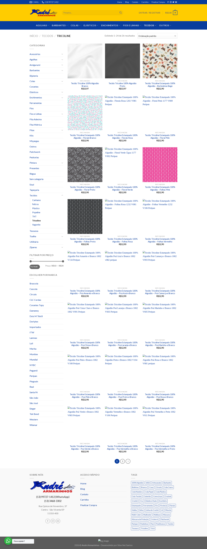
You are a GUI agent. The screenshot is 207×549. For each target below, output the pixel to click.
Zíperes (33, 247)
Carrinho (144, 2)
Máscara (166, 515)
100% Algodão (137, 483)
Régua (33, 173)
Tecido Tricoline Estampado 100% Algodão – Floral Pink (160, 136)
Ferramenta (148, 505)
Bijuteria (34, 75)
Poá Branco (160, 524)
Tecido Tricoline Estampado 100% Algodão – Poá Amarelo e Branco (85, 292)
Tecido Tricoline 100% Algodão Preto (122, 84)
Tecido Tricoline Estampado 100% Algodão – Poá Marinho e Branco (160, 343)
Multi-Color (136, 515)
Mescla (168, 510)
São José (34, 403)
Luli (31, 343)
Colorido (147, 496)
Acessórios (35, 54)
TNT (34, 216)
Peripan (33, 376)
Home (119, 2)
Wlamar (33, 425)
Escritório (163, 501)
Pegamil (33, 370)
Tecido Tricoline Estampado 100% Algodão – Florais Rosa (122, 136)
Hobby (134, 510)
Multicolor (147, 515)
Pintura (33, 162)
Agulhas (41, 25)
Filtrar (34, 267)
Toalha (33, 236)
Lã (162, 510)
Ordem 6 (154, 519)
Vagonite (36, 224)
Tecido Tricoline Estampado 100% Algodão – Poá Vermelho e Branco (122, 447)
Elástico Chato (151, 501)
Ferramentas (36, 103)
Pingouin (34, 381)
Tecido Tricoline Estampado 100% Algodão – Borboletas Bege (160, 84)
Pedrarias (34, 157)
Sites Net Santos (125, 545)
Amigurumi (35, 65)
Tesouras (34, 231)
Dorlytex (34, 321)
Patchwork (35, 151)
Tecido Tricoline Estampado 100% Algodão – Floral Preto (85, 188)
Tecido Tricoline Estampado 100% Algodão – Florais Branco (85, 136)
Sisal (32, 184)
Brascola (34, 283)
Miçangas (34, 141)
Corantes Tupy (37, 305)
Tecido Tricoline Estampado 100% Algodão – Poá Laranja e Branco (122, 343)
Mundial (34, 359)
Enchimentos (109, 25)
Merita (33, 348)
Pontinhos (144, 524)
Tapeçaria (34, 190)
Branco (144, 487)
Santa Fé (34, 392)
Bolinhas (135, 487)
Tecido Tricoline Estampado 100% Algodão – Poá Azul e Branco (122, 292)
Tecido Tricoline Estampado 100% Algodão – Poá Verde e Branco (85, 447)
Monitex (34, 354)
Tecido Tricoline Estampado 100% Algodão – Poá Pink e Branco (85, 395)
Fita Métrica (36, 124)
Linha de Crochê (152, 510)
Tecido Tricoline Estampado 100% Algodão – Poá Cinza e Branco (85, 343)
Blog (127, 2)
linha (141, 510)
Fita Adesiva (36, 119)
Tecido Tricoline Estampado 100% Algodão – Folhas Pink (160, 188)
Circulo (159, 487)
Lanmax (33, 338)
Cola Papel (149, 492)
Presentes (34, 168)
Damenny (34, 310)
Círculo (33, 294)
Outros (164, 25)
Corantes (34, 86)
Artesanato (156, 483)
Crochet (168, 496)
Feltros (35, 204)
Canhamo (36, 200)
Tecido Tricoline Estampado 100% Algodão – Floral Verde (122, 188)
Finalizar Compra (158, 2)
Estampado (136, 505)
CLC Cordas (35, 299)
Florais (172, 505)
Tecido (170, 524)
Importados (35, 327)
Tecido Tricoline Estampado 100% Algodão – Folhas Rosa (122, 240)
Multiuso (157, 515)
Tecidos (149, 25)
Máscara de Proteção (140, 519)
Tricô (152, 528)
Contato (135, 2)
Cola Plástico (161, 492)
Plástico (36, 208)
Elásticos (90, 25)
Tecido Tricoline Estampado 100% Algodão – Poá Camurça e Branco (160, 292)
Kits (32, 135)
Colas (75, 25)
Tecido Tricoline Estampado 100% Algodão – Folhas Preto (85, 240)
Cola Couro (168, 487)
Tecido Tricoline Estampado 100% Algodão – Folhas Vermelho (160, 240)
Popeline (36, 212)
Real (32, 386)
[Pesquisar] (120, 12)
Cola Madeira (137, 492)
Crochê (135, 501)
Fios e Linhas (131, 25)
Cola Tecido (136, 496)
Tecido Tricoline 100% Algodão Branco (85, 84)
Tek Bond (34, 414)
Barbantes (59, 25)
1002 (148, 483)
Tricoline (36, 220)
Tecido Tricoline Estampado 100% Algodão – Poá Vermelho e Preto (160, 447)
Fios (32, 108)
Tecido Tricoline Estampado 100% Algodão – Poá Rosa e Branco (160, 395)
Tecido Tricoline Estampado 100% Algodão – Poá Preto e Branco (122, 395)
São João (34, 397)
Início (34, 35)
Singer (33, 408)
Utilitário (34, 241)
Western (34, 419)
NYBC (33, 365)
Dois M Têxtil (36, 316)
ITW (32, 332)
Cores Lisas (157, 496)
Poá (152, 524)
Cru (141, 501)
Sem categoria (36, 179)
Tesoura (135, 528)
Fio (156, 505)
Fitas (32, 130)
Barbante (167, 483)
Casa (151, 487)
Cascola (33, 289)
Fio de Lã (163, 505)
